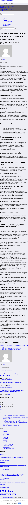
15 (10, 402)
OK (20, 503)
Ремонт (5, 22)
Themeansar (3, 499)
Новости (5, 437)
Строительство (7, 24)
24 (0, 406)
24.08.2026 (3, 460)
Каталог (5, 435)
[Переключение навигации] (0, 13)
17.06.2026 (3, 487)
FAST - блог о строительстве (7, 8)
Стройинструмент (8, 444)
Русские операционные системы (11, 425)
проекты (5, 438)
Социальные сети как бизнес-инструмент (14, 415)
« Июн (2, 409)
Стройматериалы (7, 21)
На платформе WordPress (6, 497)
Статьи (5, 441)
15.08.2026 (3, 469)
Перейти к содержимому (6, 0)
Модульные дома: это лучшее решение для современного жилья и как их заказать (14, 420)
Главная (5, 18)
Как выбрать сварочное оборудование (10, 382)
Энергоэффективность (6, 29)
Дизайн (5, 20)
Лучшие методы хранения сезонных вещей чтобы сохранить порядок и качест (12, 391)
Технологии (6, 25)
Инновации (6, 433)
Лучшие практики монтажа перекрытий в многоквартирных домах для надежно (11, 349)
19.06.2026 (3, 478)
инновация (6, 434)
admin (3, 59)
